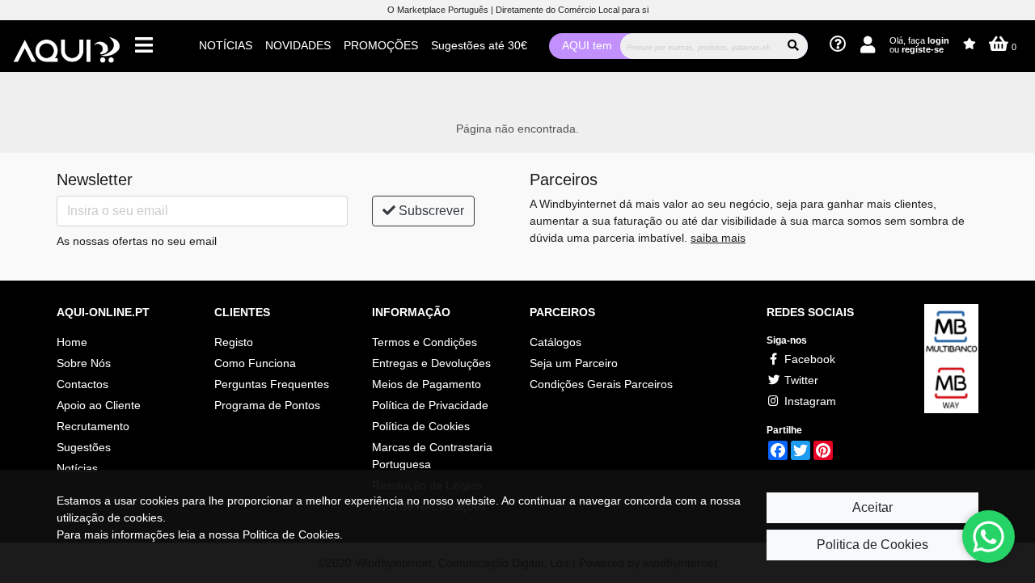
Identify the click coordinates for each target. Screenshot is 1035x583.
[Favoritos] (969, 44)
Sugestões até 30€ (479, 45)
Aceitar (872, 507)
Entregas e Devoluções (431, 363)
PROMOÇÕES (381, 45)
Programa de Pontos (267, 405)
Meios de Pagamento (426, 384)
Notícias (77, 468)
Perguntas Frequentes (271, 384)
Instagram (808, 401)
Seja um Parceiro (574, 363)
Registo (233, 342)
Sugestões (84, 447)
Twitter (799, 380)
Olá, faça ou (919, 45)
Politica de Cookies (872, 544)
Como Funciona (255, 363)
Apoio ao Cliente (99, 405)
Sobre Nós (84, 363)
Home (72, 342)
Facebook (808, 359)
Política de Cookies (421, 426)
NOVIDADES (298, 45)
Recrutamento (93, 426)
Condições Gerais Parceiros (601, 384)
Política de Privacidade (430, 405)
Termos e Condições (424, 342)
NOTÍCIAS (225, 45)
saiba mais (718, 237)
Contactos (82, 384)
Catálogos (555, 342)
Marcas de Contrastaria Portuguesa (432, 456)
